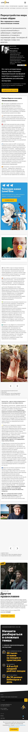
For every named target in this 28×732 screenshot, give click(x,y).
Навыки (26, 6)
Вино (26, 8)
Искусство (6, 8)
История (2, 6)
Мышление (20, 6)
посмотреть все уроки (10, 90)
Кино (23, 8)
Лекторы (3, 718)
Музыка (2, 8)
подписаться (9, 200)
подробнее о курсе (8, 615)
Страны (7, 6)
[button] (17, 386)
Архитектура (19, 8)
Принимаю (14, 729)
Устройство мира (14, 6)
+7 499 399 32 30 (4, 709)
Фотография (12, 8)
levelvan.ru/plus (5, 87)
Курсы (2, 715)
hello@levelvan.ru (5, 705)
